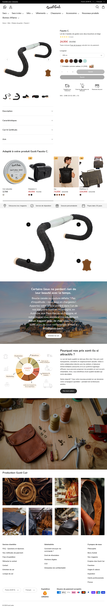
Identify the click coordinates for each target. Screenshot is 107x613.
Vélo (9, 23)
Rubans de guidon (17, 23)
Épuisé (90, 72)
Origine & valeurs (94, 569)
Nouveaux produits (90, 13)
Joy (55, 189)
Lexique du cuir (8, 574)
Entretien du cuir (53, 336)
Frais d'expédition (9, 557)
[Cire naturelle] (15, 171)
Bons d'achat (92, 553)
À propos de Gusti (41, 451)
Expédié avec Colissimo (10, 2)
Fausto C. (27, 23)
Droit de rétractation (51, 555)
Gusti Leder (10, 605)
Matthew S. (84, 189)
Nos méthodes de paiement (13, 553)
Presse (90, 582)
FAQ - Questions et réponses (13, 549)
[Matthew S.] (92, 171)
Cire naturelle (7, 189)
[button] (5, 7)
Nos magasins (93, 557)
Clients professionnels (96, 578)
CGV (46, 564)
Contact (5, 565)
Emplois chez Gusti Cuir (96, 561)
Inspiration (91, 574)
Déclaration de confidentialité (55, 568)
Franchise (91, 565)
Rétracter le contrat (10, 561)
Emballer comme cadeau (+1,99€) (74, 66)
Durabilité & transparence (63, 451)
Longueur (63, 51)
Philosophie (92, 549)
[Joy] (66, 171)
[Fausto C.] (62, 61)
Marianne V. (32, 189)
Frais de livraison (75, 45)
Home (4, 23)
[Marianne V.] (40, 171)
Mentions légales (50, 559)
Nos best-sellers (68, 391)
